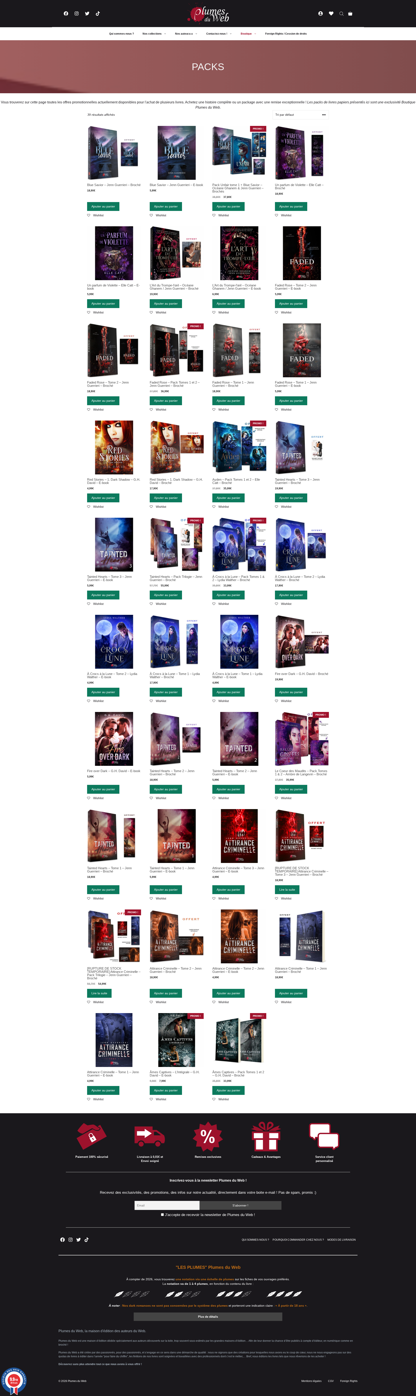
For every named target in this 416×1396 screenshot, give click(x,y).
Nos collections (152, 33)
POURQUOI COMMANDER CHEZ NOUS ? (298, 1239)
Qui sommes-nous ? (121, 33)
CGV (331, 1381)
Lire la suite (287, 889)
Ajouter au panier (103, 206)
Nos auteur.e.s (184, 33)
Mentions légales (311, 1381)
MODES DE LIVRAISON (341, 1239)
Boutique (246, 33)
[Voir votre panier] (350, 13)
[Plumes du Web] (208, 13)
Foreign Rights (349, 1381)
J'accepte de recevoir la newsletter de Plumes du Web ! (209, 1215)
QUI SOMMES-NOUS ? (255, 1239)
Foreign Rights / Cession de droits (286, 33)
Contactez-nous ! (216, 33)
